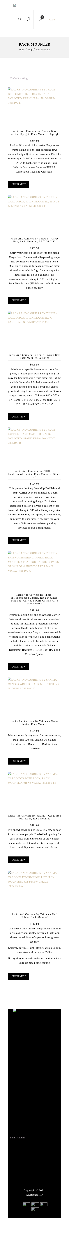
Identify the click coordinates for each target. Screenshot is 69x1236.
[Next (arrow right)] (46, 1231)
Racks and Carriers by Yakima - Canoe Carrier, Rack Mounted (34, 723)
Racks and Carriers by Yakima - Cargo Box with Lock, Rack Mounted (34, 817)
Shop (30, 49)
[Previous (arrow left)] (36, 1231)
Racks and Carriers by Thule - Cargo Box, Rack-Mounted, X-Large (34, 356)
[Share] (46, 1222)
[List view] (11, 72)
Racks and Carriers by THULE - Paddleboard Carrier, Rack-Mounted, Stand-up (34, 474)
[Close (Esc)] (36, 1222)
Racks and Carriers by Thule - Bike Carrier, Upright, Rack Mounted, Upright (35, 133)
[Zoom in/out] (64, 1222)
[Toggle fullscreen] (55, 1222)
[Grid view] (9, 72)
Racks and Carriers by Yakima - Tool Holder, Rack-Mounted (34, 916)
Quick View (19, 184)
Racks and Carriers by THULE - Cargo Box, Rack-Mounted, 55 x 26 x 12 (34, 240)
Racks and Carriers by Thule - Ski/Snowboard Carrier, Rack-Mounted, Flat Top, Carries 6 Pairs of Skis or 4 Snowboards (34, 599)
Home (21, 49)
